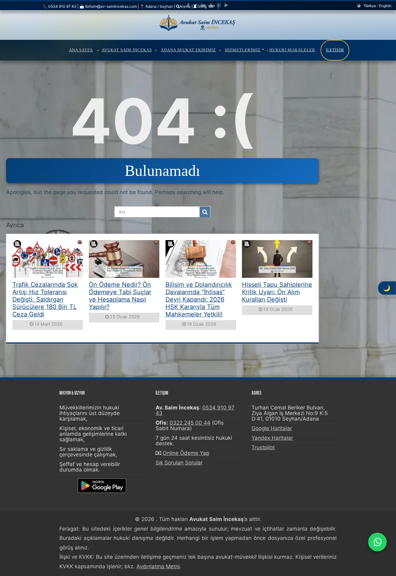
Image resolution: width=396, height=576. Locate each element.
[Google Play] (226, 5)
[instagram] (218, 5)
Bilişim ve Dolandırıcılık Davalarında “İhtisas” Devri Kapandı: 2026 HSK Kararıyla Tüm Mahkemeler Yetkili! (199, 299)
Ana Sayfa (81, 50)
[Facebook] (188, 5)
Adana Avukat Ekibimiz (188, 50)
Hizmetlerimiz (242, 50)
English (385, 5)
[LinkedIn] (203, 5)
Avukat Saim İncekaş (127, 50)
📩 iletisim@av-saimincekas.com (108, 6)
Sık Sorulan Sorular (179, 463)
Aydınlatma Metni (158, 566)
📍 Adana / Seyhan (156, 6)
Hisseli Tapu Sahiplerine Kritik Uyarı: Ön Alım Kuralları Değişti (277, 292)
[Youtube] (211, 5)
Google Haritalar (272, 428)
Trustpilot (263, 447)
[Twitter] (195, 5)
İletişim (335, 50)
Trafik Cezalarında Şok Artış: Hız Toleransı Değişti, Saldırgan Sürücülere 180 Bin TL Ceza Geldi (45, 299)
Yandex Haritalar (272, 438)
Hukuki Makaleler (292, 50)
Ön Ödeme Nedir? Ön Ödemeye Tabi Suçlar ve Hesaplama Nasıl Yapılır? (120, 296)
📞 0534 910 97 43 (59, 6)
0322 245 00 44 (190, 423)
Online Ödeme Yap (186, 453)
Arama (185, 6)
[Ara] (205, 212)
